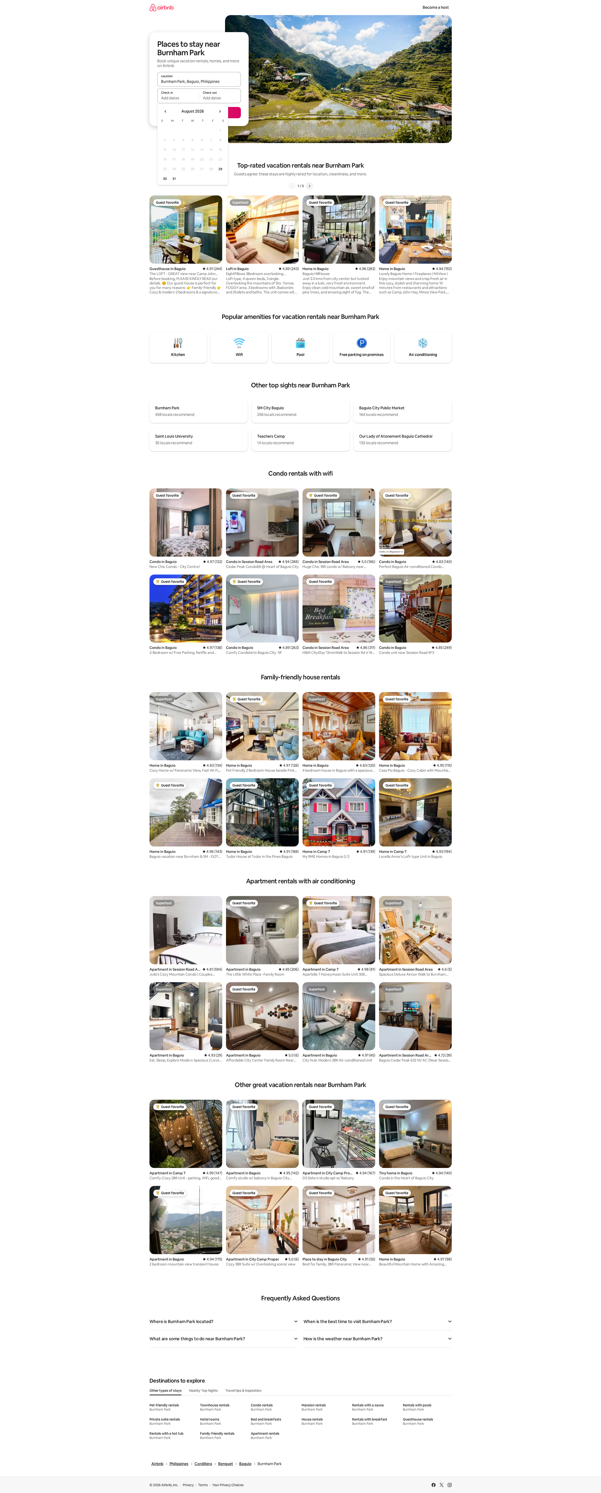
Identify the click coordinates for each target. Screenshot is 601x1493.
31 (174, 179)
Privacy (188, 1485)
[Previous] (292, 186)
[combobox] (199, 81)
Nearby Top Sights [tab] (203, 1390)
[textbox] (178, 98)
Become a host (436, 7)
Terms (203, 1485)
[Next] (309, 186)
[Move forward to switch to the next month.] (219, 111)
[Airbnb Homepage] (161, 7)
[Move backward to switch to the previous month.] (165, 111)
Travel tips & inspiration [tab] (243, 1390)
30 (165, 179)
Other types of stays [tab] (165, 1390)
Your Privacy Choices (228, 1485)
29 (220, 169)
